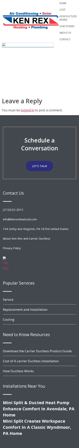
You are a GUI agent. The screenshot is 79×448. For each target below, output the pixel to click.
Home (62, 3)
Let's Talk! (39, 166)
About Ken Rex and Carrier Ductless (26, 238)
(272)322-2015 (13, 210)
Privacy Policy (12, 248)
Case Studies (66, 26)
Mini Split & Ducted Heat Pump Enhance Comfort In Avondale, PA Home (38, 409)
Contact (64, 39)
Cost (62, 9)
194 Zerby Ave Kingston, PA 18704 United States (35, 229)
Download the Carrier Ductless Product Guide (37, 351)
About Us (65, 32)
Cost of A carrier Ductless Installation (31, 361)
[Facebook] (6, 268)
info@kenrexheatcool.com (20, 219)
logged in (27, 110)
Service (8, 299)
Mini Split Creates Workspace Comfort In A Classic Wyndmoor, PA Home (37, 427)
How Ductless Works (68, 18)
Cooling (8, 319)
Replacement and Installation (25, 309)
